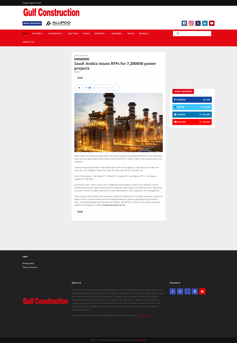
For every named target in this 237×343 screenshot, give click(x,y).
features (36, 33)
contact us (28, 42)
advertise (100, 33)
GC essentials (54, 33)
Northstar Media (140, 340)
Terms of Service (29, 267)
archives (143, 33)
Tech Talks (73, 33)
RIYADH (77, 72)
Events (86, 33)
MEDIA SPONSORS (32, 23)
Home (25, 33)
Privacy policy (28, 263)
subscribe (116, 33)
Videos (131, 33)
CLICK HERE (144, 315)
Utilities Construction (81, 59)
